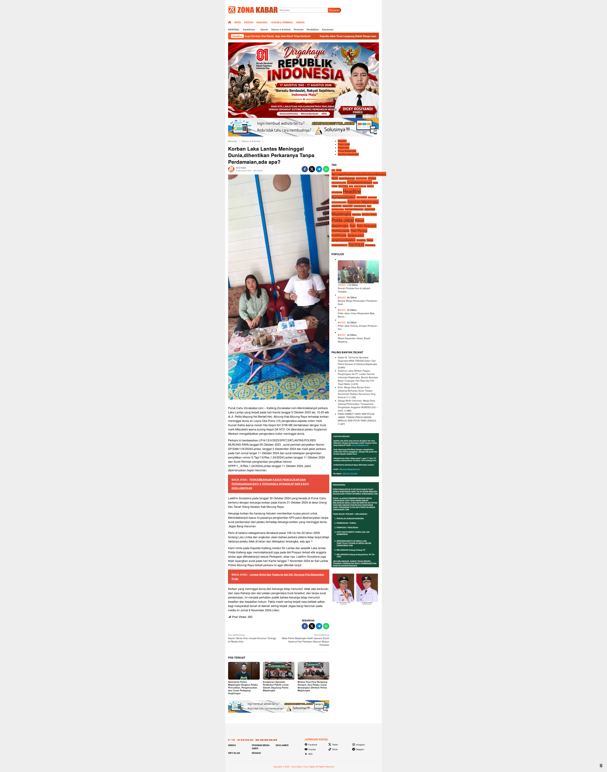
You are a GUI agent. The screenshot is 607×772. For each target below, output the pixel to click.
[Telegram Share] (319, 169)
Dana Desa (343, 186)
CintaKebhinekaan (359, 182)
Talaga (369, 240)
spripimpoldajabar (343, 240)
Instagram (360, 744)
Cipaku (375, 183)
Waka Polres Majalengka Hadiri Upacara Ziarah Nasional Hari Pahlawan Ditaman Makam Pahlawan (305, 639)
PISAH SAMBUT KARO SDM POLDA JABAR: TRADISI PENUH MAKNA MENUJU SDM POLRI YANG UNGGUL (357, 417)
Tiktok (335, 749)
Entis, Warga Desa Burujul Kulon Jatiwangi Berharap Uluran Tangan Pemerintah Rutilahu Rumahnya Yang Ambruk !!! (356, 392)
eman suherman (360, 186)
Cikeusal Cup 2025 (338, 182)
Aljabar (339, 170)
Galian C (370, 186)
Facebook (312, 744)
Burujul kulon (361, 178)
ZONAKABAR (370, 245)
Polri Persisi (358, 230)
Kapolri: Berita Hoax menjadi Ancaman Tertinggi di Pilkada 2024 (252, 638)
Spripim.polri (355, 235)
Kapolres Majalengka (348, 154)
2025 (333, 170)
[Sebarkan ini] (305, 169)
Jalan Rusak (372, 197)
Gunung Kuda (336, 192)
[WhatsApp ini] (326, 169)
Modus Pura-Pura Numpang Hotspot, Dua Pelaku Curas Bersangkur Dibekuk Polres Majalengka (312, 686)
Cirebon (334, 186)
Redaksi (256, 752)
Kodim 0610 (347, 206)
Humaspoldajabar (343, 197)
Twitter (335, 744)
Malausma (356, 214)
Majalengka (343, 147)
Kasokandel (336, 206)
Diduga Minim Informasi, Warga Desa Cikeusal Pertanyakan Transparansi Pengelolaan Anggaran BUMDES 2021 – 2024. (358, 405)
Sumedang (361, 240)
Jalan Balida (361, 197)
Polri (352, 225)
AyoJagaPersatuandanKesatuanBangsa (358, 174)
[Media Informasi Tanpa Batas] (253, 9)
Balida (334, 178)
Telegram (360, 749)
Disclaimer (282, 745)
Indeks (232, 745)
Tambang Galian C (339, 245)
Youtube (312, 749)
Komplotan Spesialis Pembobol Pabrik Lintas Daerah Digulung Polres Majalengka (276, 686)
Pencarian (334, 10)
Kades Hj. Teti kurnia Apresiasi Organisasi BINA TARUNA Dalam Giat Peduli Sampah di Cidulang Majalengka (357, 361)
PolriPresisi (339, 235)
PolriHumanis (340, 230)
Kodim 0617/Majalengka (354, 209)
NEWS (342, 284)
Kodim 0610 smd (359, 206)
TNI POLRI (356, 244)
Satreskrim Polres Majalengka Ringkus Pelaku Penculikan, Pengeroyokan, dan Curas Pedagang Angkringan (243, 687)
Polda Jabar (344, 144)
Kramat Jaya (369, 209)
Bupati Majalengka (347, 178)
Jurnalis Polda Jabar (339, 202)
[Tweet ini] (312, 169)
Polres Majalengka (347, 151)
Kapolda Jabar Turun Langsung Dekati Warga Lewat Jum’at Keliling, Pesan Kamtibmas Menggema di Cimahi (301, 36)
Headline (342, 141)
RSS (310, 753)
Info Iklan (234, 752)
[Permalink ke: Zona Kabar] (231, 168)
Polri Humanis (366, 225)
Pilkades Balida (369, 214)
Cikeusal (372, 178)
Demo (351, 186)
